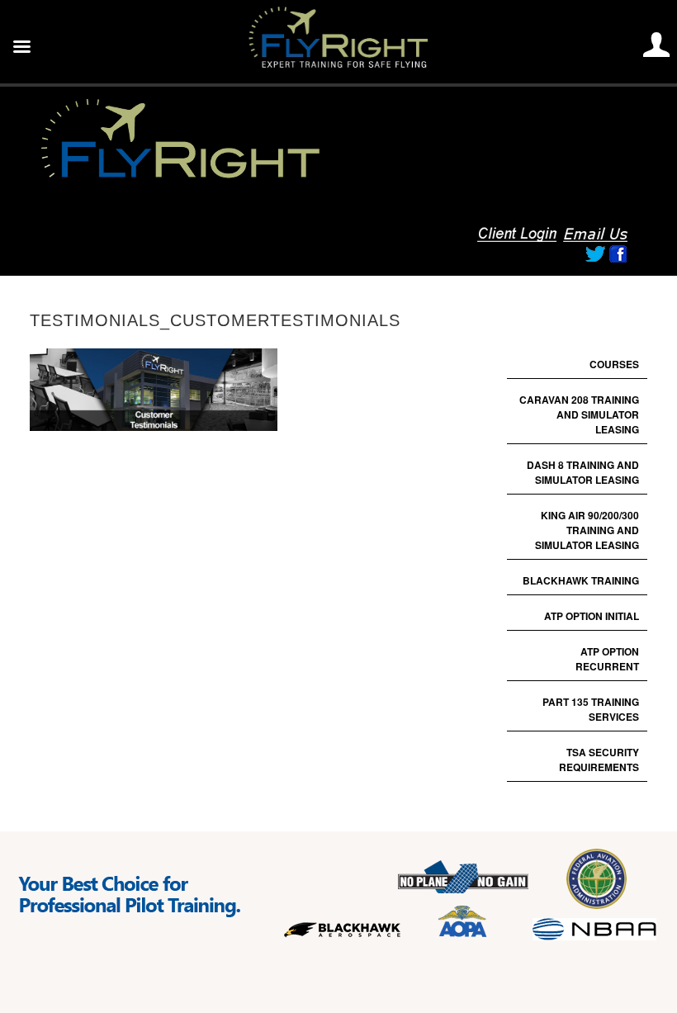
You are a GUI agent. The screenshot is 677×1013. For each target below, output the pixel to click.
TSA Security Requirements (599, 759)
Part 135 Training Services (590, 709)
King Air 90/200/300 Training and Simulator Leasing (587, 530)
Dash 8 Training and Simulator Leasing (583, 472)
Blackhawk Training (581, 580)
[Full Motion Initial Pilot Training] (228, 177)
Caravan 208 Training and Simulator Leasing (579, 414)
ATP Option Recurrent (607, 659)
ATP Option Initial (591, 615)
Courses (614, 364)
